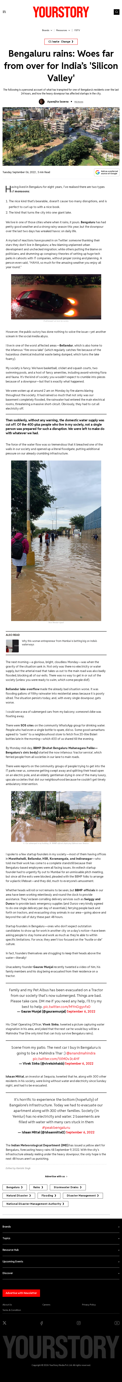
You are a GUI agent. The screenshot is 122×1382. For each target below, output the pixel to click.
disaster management (81, 1195)
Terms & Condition (12, 1310)
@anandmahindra (80, 1053)
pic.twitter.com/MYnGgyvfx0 (66, 1006)
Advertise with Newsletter (21, 1293)
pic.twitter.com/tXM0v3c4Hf (56, 1058)
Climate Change (59, 41)
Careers (46, 1304)
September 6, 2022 (81, 1011)
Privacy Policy (89, 1304)
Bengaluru (13, 1187)
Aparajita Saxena (58, 101)
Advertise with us (55, 1176)
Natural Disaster (17, 1195)
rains (36, 1187)
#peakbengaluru (56, 1127)
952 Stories (78, 102)
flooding (47, 1195)
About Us (7, 1304)
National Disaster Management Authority (34, 1204)
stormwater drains (66, 1187)
